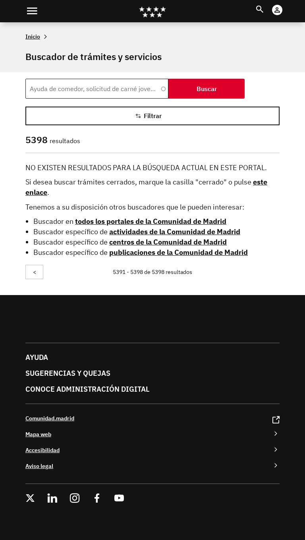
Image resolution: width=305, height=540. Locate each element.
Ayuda (36, 357)
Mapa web (38, 434)
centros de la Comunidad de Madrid (168, 242)
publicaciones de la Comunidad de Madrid (178, 252)
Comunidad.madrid (49, 418)
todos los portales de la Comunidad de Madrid (150, 221)
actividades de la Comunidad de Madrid (174, 231)
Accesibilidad (42, 450)
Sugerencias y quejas (67, 373)
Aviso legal (39, 466)
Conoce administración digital (87, 389)
